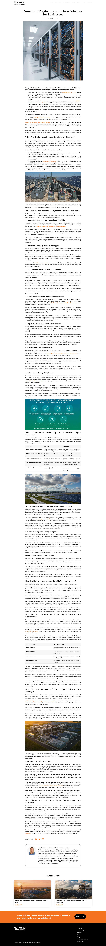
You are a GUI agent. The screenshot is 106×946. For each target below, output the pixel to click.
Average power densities (45, 519)
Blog (84, 2)
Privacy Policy (80, 941)
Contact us (28, 833)
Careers (78, 2)
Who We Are (58, 2)
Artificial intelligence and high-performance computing (41, 701)
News (73, 2)
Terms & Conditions (82, 939)
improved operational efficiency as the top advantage (51, 226)
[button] (36, 839)
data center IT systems (49, 161)
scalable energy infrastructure (42, 263)
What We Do (66, 2)
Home (51, 2)
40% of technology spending (42, 117)
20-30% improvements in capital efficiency (50, 785)
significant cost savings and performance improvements (61, 353)
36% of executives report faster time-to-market (62, 303)
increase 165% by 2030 (69, 92)
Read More (18, 905)
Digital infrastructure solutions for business (37, 122)
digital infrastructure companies (34, 381)
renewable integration (31, 631)
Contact (90, 2)
